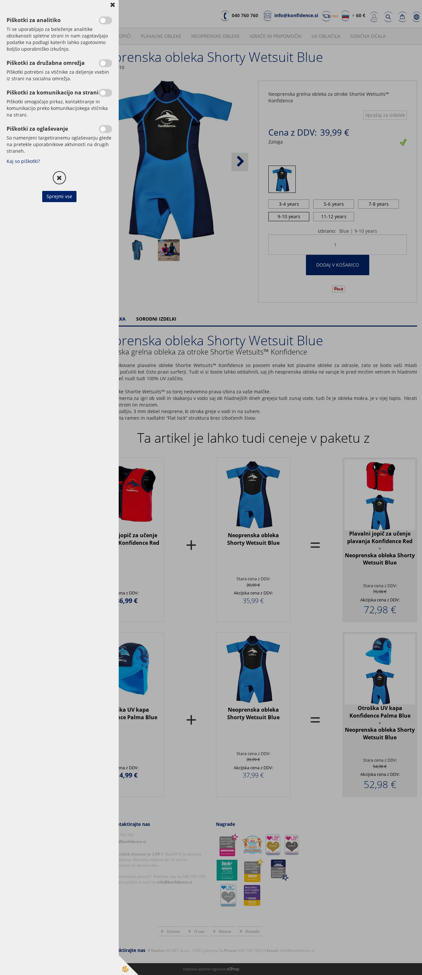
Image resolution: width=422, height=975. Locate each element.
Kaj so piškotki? (23, 161)
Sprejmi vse (59, 196)
